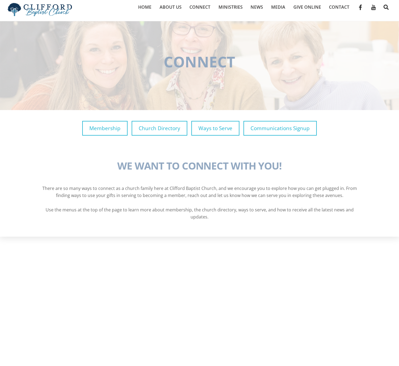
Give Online (307, 7)
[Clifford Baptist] (40, 13)
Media (278, 7)
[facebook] (360, 7)
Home (144, 7)
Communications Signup (280, 128)
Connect (199, 7)
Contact (339, 7)
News (257, 7)
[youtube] (373, 7)
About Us (171, 7)
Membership (105, 128)
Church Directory (159, 128)
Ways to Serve (215, 128)
